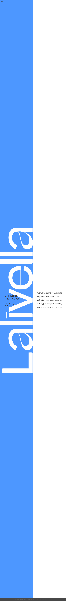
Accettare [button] (37, 599)
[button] (2, 2)
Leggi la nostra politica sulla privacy (46, 599)
